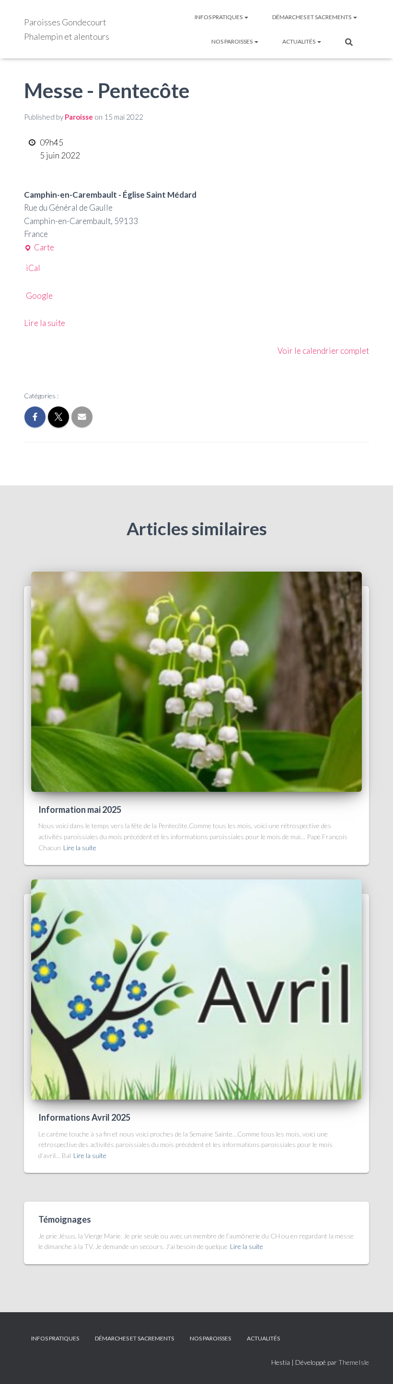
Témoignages (64, 1219)
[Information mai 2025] (196, 681)
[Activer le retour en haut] (374, 1365)
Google (39, 296)
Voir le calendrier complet (323, 351)
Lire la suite (44, 323)
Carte (39, 246)
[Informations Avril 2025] (196, 989)
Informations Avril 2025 (84, 1117)
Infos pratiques (219, 17)
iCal (33, 268)
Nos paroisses (232, 41)
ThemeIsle (353, 1362)
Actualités (299, 41)
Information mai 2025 (79, 809)
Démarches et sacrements (312, 17)
